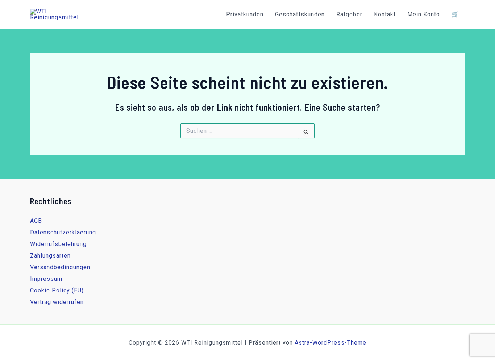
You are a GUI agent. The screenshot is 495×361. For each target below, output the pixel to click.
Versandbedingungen (60, 267)
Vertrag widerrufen (57, 302)
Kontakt (385, 14)
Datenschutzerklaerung (63, 232)
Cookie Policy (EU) (57, 290)
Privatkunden (244, 14)
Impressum (46, 278)
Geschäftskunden (300, 14)
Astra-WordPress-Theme (330, 342)
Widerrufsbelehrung (58, 244)
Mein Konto (423, 14)
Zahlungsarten (50, 255)
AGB (36, 220)
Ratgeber (349, 14)
